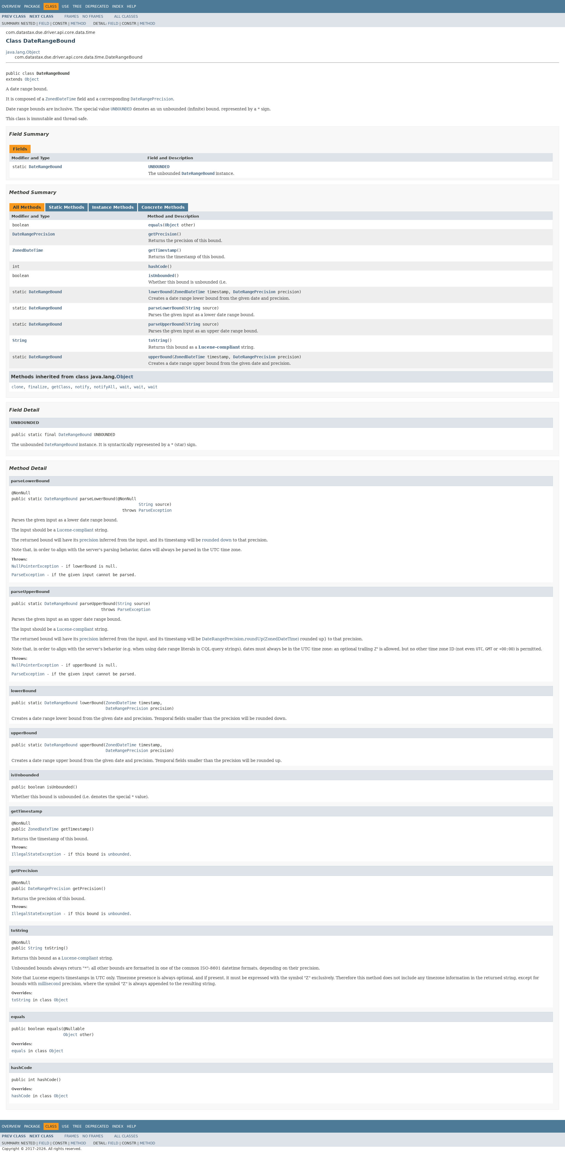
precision (88, 540)
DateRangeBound (45, 166)
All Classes (126, 16)
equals (155, 225)
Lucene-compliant (219, 347)
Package (32, 6)
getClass (60, 387)
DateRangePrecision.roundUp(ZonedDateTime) (250, 639)
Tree (77, 6)
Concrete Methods (163, 207)
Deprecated (97, 6)
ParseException (155, 510)
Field (44, 23)
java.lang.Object (23, 52)
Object (32, 79)
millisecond (49, 983)
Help (131, 6)
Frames (71, 16)
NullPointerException (35, 566)
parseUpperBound (166, 324)
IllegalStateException (36, 854)
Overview (11, 6)
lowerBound (160, 291)
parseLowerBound (166, 308)
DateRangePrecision (33, 234)
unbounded (118, 854)
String (193, 308)
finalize (37, 387)
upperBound (160, 356)
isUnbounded (161, 275)
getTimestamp (162, 250)
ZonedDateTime (27, 250)
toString (157, 340)
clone (17, 387)
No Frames (92, 16)
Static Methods (66, 207)
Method (78, 23)
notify (82, 387)
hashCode (157, 266)
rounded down (217, 540)
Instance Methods (113, 207)
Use (65, 6)
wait (124, 387)
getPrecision (162, 234)
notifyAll (104, 387)
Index (117, 6)
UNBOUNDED (159, 166)
